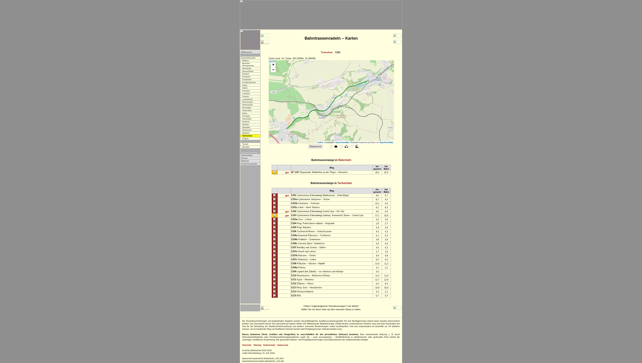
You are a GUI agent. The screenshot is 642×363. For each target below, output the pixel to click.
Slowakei (246, 127)
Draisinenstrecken (249, 164)
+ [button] (273, 65)
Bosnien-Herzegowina (248, 64)
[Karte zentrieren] (275, 172)
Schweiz (246, 122)
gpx (287, 172)
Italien (245, 88)
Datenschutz (269, 345)
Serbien (245, 125)
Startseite (246, 345)
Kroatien (246, 91)
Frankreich (247, 80)
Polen (244, 113)
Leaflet (320, 142)
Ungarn (245, 139)
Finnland (246, 77)
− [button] (273, 70)
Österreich (246, 110)
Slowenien (246, 130)
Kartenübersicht (248, 58)
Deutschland (247, 71)
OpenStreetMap (342, 142)
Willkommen (246, 52)
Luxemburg (247, 99)
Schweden (246, 119)
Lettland (246, 94)
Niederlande (247, 105)
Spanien (245, 133)
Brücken (246, 147)
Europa (244, 158)
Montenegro (247, 102)
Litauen (245, 96)
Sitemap (257, 345)
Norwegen (246, 108)
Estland (245, 74)
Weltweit (245, 161)
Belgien (245, 60)
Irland (244, 85)
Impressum (282, 345)
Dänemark (246, 68)
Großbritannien (249, 82)
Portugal (246, 116)
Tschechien (327, 52)
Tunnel (245, 144)
